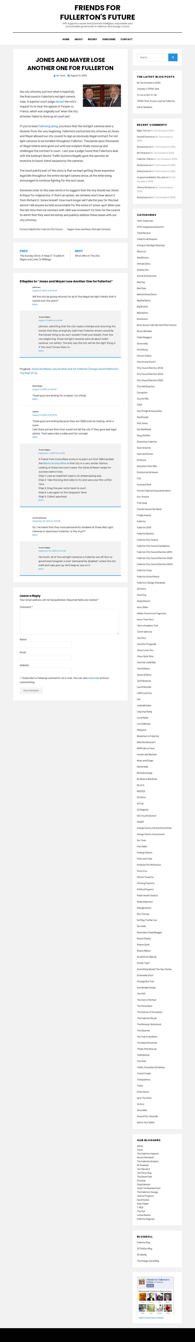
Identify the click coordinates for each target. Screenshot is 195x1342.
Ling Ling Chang (144, 711)
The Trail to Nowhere (147, 1037)
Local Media (142, 717)
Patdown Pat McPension (149, 865)
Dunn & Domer (144, 448)
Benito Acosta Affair (54, 463)
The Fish (141, 1211)
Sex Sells (141, 926)
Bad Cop (141, 282)
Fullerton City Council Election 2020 (154, 558)
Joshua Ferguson (145, 1196)
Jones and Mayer (82, 229)
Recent (92, 39)
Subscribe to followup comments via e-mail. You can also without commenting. (64, 680)
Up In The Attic (144, 1098)
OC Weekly (142, 1254)
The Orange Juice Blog (148, 1261)
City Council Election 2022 (150, 368)
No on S (140, 785)
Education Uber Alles (147, 466)
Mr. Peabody (143, 1165)
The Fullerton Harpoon (148, 1153)
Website (24, 665)
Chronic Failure (144, 356)
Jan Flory (141, 638)
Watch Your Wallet (146, 1122)
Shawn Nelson (144, 951)
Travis (140, 1085)
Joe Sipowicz (143, 1169)
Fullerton (141, 521)
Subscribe (108, 39)
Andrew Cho (143, 270)
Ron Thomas (143, 914)
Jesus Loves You (145, 650)
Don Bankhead (144, 429)
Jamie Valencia (144, 632)
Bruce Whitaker (144, 331)
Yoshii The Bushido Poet (148, 1188)
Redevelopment (145, 902)
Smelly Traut (143, 963)
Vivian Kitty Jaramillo (147, 1116)
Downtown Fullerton (147, 442)
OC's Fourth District (146, 816)
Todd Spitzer (143, 1055)
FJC (139, 478)
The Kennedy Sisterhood (149, 1024)
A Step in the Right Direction (151, 245)
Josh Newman (144, 681)
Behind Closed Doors (147, 294)
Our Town (141, 840)
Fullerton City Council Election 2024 (154, 564)
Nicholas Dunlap (144, 773)
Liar (138, 699)
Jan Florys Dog (144, 1173)
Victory (140, 1104)
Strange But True (145, 981)
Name (23, 639)
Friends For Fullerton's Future (97, 12)
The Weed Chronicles (147, 1043)
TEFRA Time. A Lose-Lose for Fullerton (156, 101)
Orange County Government (151, 834)
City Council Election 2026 (150, 380)
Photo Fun (142, 871)
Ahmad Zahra (143, 264)
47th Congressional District (150, 227)
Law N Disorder (144, 687)
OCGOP (140, 822)
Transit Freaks (144, 1073)
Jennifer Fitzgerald (146, 644)
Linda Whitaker (144, 705)
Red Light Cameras (101, 229)
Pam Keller (142, 846)
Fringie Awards (144, 515)
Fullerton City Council (51, 229)
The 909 (141, 993)
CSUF (139, 405)
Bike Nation (142, 313)
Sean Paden (143, 1203)
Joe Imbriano (143, 668)
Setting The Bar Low (147, 920)
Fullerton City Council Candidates (153, 546)
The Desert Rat (144, 1176)
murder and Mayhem (147, 754)
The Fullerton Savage (147, 1192)
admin (140, 1146)
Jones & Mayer (144, 675)
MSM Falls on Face (145, 748)
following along (48, 126)
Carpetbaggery (144, 337)
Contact (127, 39)
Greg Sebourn (143, 601)
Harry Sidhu (142, 607)
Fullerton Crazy (144, 570)
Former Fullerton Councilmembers (153, 491)
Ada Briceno (143, 257)
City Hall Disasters (146, 386)
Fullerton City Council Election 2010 (154, 552)
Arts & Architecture (146, 276)
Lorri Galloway (144, 724)
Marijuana (141, 730)
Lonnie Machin (144, 1215)
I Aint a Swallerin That (147, 625)
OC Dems (141, 797)
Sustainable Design (146, 987)
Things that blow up (146, 1049)
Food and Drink (144, 484)
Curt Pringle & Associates (149, 411)
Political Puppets (145, 889)
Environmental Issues (147, 472)
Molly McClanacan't (146, 742)
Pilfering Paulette (145, 883)
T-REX (140, 1207)
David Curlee (143, 1200)
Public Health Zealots (147, 895)
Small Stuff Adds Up (146, 957)
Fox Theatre (143, 497)
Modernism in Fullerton (148, 736)
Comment (26, 607)
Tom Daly (141, 1061)
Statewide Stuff (145, 975)
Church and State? (146, 362)
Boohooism (142, 319)
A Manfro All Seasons (147, 239)
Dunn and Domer (145, 454)
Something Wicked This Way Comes (154, 969)
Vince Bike (142, 1110)
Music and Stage (145, 760)
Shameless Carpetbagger (149, 932)
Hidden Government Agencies (151, 613)
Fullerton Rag (143, 1242)
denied (59, 101)
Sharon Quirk (143, 944)
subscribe (93, 678)
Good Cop (141, 595)
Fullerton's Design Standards (151, 583)
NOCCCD (141, 791)
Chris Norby (142, 349)
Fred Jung (142, 503)
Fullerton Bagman (145, 1219)
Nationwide (142, 766)
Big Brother (35, 229)
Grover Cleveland (145, 1157)
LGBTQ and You (144, 693)
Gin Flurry (141, 589)
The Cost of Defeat (146, 1000)
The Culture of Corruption (149, 1012)
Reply (35, 304)
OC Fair (140, 803)
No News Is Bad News (147, 779)
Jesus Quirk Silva (145, 656)
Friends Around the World (149, 509)
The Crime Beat (144, 1006)
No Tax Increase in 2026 (149, 83)
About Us (141, 251)
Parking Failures (144, 852)
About (78, 39)
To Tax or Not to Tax (147, 95)
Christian (141, 1180)
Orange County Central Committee (154, 828)
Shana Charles (144, 938)
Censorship (142, 343)
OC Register (143, 810)
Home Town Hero (145, 619)
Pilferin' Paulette (145, 877)
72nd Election (144, 233)
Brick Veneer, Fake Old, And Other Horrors (157, 325)
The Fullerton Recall (146, 1018)
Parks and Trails (144, 859)
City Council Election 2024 (150, 374)
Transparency (144, 1079)
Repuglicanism (144, 908)
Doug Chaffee (143, 435)
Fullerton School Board (148, 576)
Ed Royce (141, 460)
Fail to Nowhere (144, 107)
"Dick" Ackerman (145, 221)
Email (23, 652)
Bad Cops (141, 288)
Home (65, 39)
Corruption (142, 392)
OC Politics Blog (144, 1248)
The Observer (143, 1030)
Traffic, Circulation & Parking (151, 1067)
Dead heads (142, 417)
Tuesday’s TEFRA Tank (148, 89)
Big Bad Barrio (144, 300)
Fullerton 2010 (144, 527)
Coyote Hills (143, 398)
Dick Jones (142, 423)
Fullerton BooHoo (145, 533)
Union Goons (143, 1092)
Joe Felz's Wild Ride (146, 662)
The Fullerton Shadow (147, 1161)
